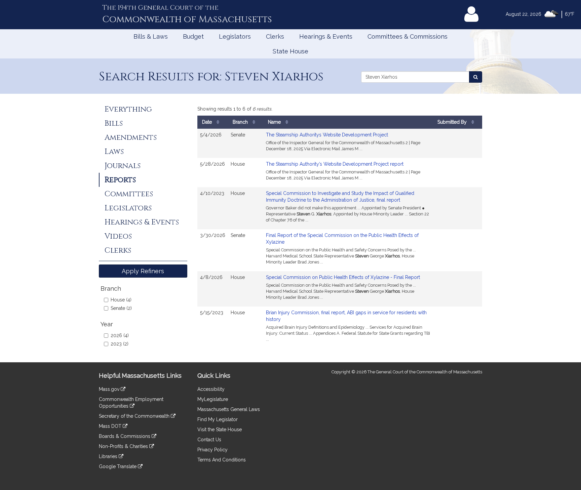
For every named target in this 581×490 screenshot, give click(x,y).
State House (290, 51)
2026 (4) (120, 335)
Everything (128, 109)
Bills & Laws (150, 36)
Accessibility (211, 389)
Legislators (235, 36)
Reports (120, 180)
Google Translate (118, 466)
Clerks (275, 36)
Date (207, 122)
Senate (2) (121, 308)
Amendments (131, 137)
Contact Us (209, 439)
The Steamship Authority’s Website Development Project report (334, 164)
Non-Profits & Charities (124, 446)
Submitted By (452, 122)
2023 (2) (119, 343)
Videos (118, 236)
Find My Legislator (217, 419)
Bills (114, 123)
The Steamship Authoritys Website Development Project (327, 134)
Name (275, 122)
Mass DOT (111, 426)
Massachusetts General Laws (228, 409)
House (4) (121, 299)
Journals (123, 166)
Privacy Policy (212, 449)
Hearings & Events (325, 36)
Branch (241, 122)
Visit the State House (219, 429)
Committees (129, 194)
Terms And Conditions (221, 459)
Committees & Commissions (407, 36)
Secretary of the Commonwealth (135, 416)
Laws (114, 152)
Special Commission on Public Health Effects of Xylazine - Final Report (343, 277)
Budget (193, 36)
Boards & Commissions (125, 436)
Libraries (109, 456)
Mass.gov (110, 389)
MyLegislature (212, 399)
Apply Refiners (143, 271)
